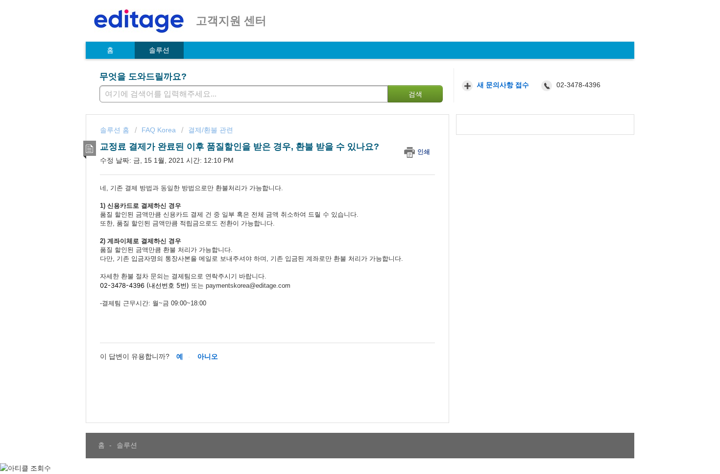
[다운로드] (342, 107)
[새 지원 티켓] (497, 85)
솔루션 (159, 50)
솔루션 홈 (115, 130)
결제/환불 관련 (210, 130)
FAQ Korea (159, 130)
